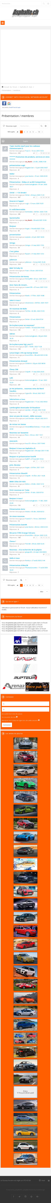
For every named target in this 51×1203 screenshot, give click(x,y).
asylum (27, 237)
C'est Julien (14, 251)
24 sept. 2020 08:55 (40, 552)
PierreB (27, 544)
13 (43, 264)
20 (43, 153)
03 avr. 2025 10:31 (40, 279)
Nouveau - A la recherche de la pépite (25, 550)
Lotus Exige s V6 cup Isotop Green (23, 353)
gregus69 (28, 552)
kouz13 (27, 443)
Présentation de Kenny (19, 276)
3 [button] (27, 132)
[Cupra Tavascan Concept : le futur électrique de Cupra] (25, 1105)
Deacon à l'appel (16, 201)
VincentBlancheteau (32, 427)
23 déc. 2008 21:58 (39, 162)
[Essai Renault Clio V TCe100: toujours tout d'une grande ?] (25, 757)
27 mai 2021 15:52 (37, 459)
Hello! (11, 174)
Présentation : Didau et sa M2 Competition (27, 182)
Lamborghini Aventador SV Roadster (24, 407)
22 (48, 153)
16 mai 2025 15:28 (39, 262)
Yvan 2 (27, 151)
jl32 (26, 347)
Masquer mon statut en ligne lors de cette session (20, 720)
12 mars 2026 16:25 (36, 203)
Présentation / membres (18, 116)
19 (41, 153)
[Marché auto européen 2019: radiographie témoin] (25, 770)
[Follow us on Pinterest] (31, 1196)
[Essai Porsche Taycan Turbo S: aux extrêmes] (25, 797)
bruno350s (29, 355)
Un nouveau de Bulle (18, 309)
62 (41, 197)
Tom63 (27, 328)
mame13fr (28, 287)
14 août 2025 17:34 (37, 228)
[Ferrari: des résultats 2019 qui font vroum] (25, 743)
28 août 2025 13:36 (39, 220)
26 (48, 214)
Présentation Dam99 (18, 525)
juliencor (28, 262)
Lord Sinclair (29, 418)
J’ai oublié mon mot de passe (12, 714)
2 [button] (24, 132)
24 (43, 214)
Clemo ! (12, 541)
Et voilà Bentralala (17, 209)
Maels (27, 296)
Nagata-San (29, 168)
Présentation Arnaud (18, 361)
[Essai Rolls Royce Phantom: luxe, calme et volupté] (25, 1092)
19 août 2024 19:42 (37, 328)
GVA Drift (13, 441)
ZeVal (27, 195)
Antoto (27, 511)
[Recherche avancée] (48, 3)
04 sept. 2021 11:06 (42, 451)
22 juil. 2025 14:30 (38, 237)
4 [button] (30, 132)
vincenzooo (29, 303)
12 (41, 264)
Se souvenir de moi (9, 717)
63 (43, 197)
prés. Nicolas (14, 465)
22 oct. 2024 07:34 (37, 319)
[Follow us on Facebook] (13, 1196)
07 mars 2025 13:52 (40, 287)
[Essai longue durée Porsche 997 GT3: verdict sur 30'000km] (25, 958)
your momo (29, 176)
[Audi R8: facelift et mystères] (25, 1065)
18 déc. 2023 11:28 (35, 347)
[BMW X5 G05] (25, 971)
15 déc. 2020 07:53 (37, 492)
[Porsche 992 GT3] (25, 837)
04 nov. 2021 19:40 (38, 443)
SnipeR (27, 372)
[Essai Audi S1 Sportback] (25, 1079)
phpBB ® (18, 1190)
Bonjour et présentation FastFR (22, 456)
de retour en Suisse (17, 424)
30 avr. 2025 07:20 (36, 270)
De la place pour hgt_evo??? (21, 344)
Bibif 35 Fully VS (16, 268)
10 (41, 374)
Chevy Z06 (13, 369)
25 (46, 214)
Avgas (27, 228)
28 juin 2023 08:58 (39, 363)
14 (46, 264)
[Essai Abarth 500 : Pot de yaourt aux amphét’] (25, 1146)
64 (46, 197)
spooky (27, 410)
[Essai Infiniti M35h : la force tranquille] (25, 1012)
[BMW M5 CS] (25, 918)
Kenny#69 (28, 279)
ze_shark (28, 162)
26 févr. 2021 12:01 (37, 467)
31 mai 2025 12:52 (38, 254)
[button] (17, 132)
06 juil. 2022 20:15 (41, 418)
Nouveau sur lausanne (18, 433)
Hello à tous (14, 558)
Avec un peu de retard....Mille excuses (25, 416)
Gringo (12, 243)
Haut (43, 1180)
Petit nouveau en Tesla (19, 490)
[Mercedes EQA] (25, 904)
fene (27, 435)
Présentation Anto (17, 509)
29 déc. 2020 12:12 (37, 484)
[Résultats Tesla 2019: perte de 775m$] (25, 864)
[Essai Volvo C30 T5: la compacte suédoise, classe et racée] (25, 1119)
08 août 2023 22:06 (40, 355)
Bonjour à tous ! (16, 498)
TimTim (27, 311)
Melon (27, 484)
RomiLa (27, 560)
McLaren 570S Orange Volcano (22, 533)
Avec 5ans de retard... (18, 285)
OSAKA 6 (28, 363)
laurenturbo (14, 218)
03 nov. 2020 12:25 (40, 535)
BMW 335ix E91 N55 (17, 481)
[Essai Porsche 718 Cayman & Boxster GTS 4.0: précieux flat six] (25, 784)
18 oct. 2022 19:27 (39, 393)
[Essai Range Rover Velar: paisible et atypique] (25, 1159)
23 (41, 214)
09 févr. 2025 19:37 (41, 303)
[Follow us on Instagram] (25, 1196)
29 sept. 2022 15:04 (38, 410)
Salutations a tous (17, 399)
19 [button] (39, 132)
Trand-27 (28, 519)
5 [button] (33, 132)
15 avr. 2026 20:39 (41, 176)
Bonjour (12, 226)
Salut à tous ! (15, 300)
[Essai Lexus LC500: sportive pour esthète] (25, 1132)
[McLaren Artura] (25, 810)
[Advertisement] (25, 56)
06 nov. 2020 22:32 (41, 527)
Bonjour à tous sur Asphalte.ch (22, 448)
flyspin (27, 254)
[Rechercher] (44, 3)
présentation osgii (17, 165)
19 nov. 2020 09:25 (39, 519)
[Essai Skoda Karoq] (25, 1025)
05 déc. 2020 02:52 (37, 511)
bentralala (29, 212)
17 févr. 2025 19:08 (37, 296)
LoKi (11, 378)
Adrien (12, 334)
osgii (26, 203)
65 (48, 197)
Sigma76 (28, 393)
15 (48, 264)
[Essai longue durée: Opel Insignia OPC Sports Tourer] (25, 1052)
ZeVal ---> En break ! (18, 192)
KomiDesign (40, 1190)
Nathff (27, 459)
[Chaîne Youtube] (37, 1196)
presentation (15, 234)
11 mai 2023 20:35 (38, 372)
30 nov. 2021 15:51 (36, 435)
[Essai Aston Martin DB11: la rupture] (25, 998)
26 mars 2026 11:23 (37, 195)
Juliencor (13, 260)
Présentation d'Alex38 (18, 565)
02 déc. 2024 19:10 (38, 311)
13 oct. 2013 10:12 (37, 151)
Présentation (15, 293)
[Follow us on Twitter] (19, 1196)
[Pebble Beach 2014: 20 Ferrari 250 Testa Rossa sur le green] (25, 985)
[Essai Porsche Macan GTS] (25, 891)
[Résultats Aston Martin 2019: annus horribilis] (25, 877)
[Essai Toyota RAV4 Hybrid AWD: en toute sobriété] (25, 824)
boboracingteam (31, 184)
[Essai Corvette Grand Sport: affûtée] (25, 944)
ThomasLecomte (31, 568)
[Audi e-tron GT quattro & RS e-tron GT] (25, 851)
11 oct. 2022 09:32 (41, 402)
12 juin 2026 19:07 (41, 168)
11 (41, 330)
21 (46, 153)
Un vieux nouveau (17, 516)
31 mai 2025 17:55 (38, 245)
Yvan (27, 270)
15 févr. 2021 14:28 (38, 476)
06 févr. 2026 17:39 (40, 212)
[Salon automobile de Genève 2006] (25, 931)
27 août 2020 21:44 (38, 560)
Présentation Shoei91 (18, 473)
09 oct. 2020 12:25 (38, 544)
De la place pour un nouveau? (22, 325)
